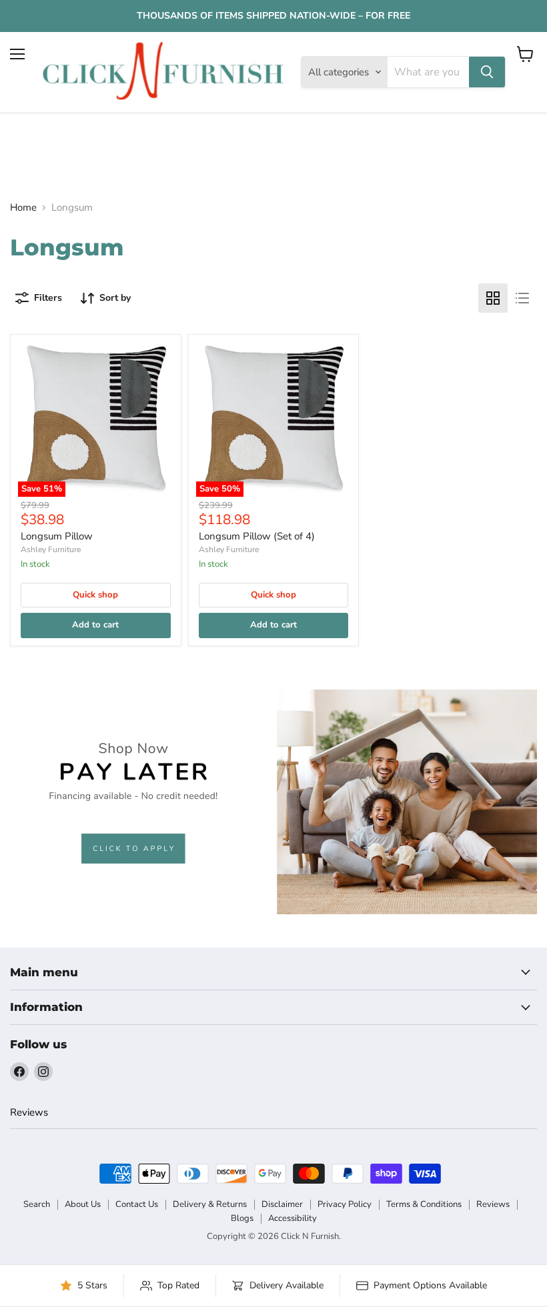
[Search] (487, 72)
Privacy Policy (345, 1204)
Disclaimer (282, 1204)
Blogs (242, 1218)
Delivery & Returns (210, 1204)
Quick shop (95, 595)
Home (23, 207)
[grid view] (493, 298)
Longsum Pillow (57, 536)
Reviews (29, 1112)
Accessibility (292, 1218)
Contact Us (136, 1204)
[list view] (522, 298)
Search (36, 1204)
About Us (83, 1204)
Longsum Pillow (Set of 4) (257, 536)
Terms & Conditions (424, 1204)
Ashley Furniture (51, 549)
